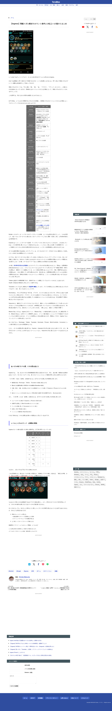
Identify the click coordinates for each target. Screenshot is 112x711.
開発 (75, 479)
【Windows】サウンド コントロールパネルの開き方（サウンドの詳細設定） (91, 350)
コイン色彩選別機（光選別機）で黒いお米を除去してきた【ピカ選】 (91, 355)
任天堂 (99, 482)
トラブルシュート (79, 477)
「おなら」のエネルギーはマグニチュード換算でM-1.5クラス (88, 370)
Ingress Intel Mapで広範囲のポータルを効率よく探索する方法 (25, 640)
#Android (11, 571)
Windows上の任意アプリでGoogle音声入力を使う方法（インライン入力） (89, 382)
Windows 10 (101, 477)
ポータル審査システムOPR (42, 225)
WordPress (88, 482)
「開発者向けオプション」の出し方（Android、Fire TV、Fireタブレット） (91, 345)
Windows (77, 474)
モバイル (92, 472)
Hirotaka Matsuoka (24, 577)
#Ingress (26, 571)
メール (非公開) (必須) (30, 669)
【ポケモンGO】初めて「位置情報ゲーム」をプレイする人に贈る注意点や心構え (31, 655)
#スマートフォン (48, 571)
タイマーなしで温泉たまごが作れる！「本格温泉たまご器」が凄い (89, 390)
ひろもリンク (77, 436)
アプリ (87, 477)
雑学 (77, 5)
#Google (18, 571)
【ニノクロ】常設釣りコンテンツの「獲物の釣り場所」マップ (91, 327)
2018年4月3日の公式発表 (21, 265)
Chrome (97, 484)
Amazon (81, 482)
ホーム (25, 698)
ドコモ (76, 482)
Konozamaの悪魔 (78, 433)
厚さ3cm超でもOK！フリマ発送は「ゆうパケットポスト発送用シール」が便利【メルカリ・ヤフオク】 (89, 398)
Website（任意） (29, 672)
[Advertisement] (56, 10)
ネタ (81, 484)
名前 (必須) (27, 665)
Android (76, 472)
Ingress (76, 484)
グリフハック (39, 210)
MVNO (103, 484)
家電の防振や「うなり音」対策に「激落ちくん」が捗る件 (88, 402)
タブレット (93, 477)
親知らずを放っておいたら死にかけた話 (83, 419)
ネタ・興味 (52, 5)
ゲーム (46, 5)
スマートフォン (84, 472)
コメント (12, 676)
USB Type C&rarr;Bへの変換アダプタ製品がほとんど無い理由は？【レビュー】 (91, 341)
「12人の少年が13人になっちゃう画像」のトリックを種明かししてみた (89, 366)
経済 (63, 5)
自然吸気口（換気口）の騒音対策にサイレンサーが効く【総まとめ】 (89, 415)
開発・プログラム (70, 5)
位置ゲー (103, 479)
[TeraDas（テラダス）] (56, 2)
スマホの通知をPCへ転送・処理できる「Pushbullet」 (87, 386)
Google (97, 479)
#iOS (32, 571)
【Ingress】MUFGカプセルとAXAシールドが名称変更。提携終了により (28, 643)
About (33, 698)
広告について (74, 698)
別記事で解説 (32, 286)
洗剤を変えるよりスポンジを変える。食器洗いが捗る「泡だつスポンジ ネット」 (89, 410)
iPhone (96, 474)
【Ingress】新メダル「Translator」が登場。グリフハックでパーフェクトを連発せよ (31, 649)
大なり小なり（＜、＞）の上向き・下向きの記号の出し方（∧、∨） (91, 336)
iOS (79, 479)
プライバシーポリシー (52, 698)
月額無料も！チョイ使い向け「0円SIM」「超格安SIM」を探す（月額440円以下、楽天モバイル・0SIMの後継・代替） (89, 406)
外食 (94, 482)
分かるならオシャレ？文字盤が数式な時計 (84, 394)
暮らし (58, 5)
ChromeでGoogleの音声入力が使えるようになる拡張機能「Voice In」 (89, 377)
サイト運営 (85, 479)
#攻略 (56, 571)
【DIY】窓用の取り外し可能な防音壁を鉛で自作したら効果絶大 (89, 373)
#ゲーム (39, 571)
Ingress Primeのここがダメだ (17, 652)
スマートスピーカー (89, 484)
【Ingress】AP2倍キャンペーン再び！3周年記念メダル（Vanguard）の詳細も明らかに (32, 646)
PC (91, 474)
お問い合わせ (64, 698)
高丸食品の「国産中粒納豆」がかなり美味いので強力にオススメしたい (89, 423)
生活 (82, 474)
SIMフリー (77, 487)
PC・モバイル (39, 5)
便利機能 (40, 698)
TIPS (98, 472)
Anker (92, 479)
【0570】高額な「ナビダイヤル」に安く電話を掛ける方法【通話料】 (91, 331)
